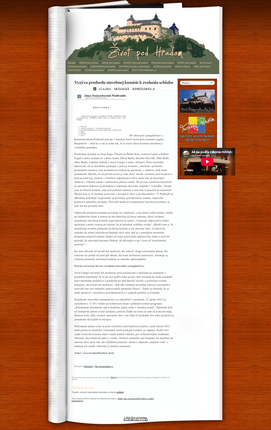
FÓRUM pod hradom (77, 66)
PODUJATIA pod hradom (163, 63)
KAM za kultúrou (182, 66)
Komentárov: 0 (144, 89)
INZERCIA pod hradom (118, 70)
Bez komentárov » (104, 366)
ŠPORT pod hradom (187, 63)
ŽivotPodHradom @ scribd (136, 420)
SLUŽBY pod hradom (94, 70)
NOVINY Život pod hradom (136, 63)
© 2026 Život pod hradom (135, 418)
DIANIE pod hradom (111, 63)
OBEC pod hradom (202, 66)
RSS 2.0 (114, 377)
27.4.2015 (105, 89)
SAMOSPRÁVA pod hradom (103, 66)
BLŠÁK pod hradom (162, 66)
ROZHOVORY (74, 70)
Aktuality (71, 63)
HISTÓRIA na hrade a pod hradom (134, 66)
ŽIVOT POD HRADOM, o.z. (144, 70)
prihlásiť (120, 392)
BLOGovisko (205, 63)
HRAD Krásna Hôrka (88, 63)
